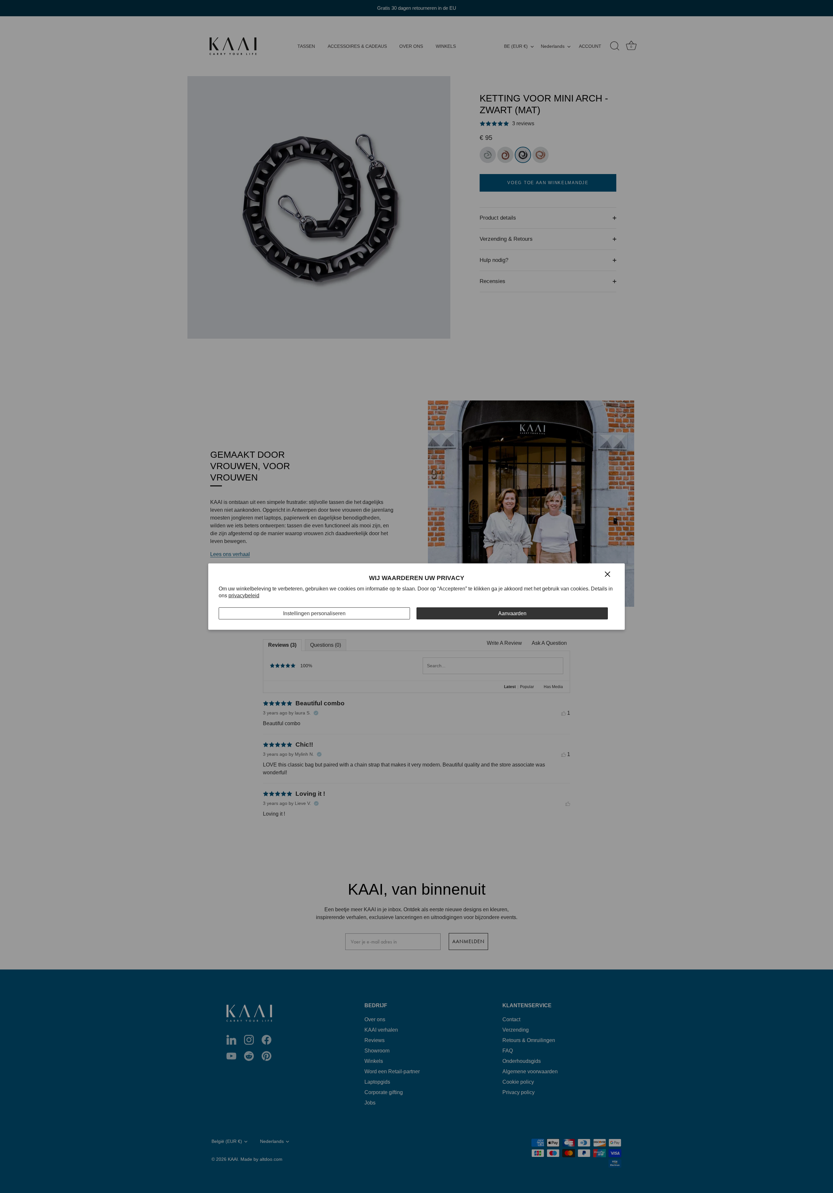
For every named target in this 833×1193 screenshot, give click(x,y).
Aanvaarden (512, 613)
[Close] (607, 573)
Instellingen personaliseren (314, 613)
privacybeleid (243, 595)
